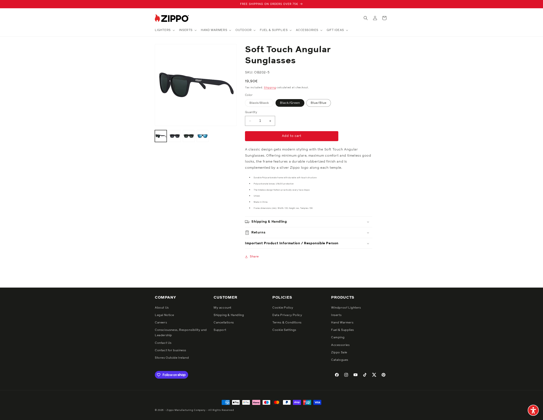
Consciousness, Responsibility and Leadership (181, 333)
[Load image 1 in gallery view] (161, 136)
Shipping (270, 88)
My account (222, 307)
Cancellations (224, 322)
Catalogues (339, 359)
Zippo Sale (339, 352)
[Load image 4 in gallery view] (189, 136)
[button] (164, 30)
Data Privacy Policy (287, 314)
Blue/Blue (318, 103)
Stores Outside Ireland (172, 357)
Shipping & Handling (229, 314)
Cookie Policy (282, 307)
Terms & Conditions (287, 322)
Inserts (336, 314)
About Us (162, 307)
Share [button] (254, 256)
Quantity (251, 112)
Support (220, 330)
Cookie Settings (284, 330)
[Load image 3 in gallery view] (175, 136)
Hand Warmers (342, 322)
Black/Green (290, 103)
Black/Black (261, 104)
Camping (337, 337)
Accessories (340, 344)
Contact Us (163, 342)
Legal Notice (164, 314)
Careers (161, 322)
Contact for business (170, 350)
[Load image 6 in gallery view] (203, 136)
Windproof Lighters (346, 307)
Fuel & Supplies (342, 330)
